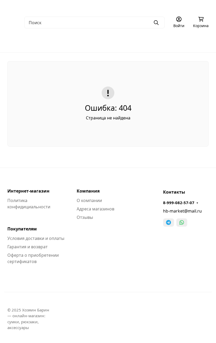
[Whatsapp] (181, 222)
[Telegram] (168, 222)
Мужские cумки (22, 42)
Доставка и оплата (120, 6)
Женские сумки (64, 42)
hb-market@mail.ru (182, 211)
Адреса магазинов (95, 209)
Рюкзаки (144, 42)
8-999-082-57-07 (178, 202)
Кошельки (175, 42)
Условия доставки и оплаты (35, 238)
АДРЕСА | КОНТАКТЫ (55, 6)
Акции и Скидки (157, 6)
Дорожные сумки (107, 42)
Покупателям (22, 229)
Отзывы (85, 217)
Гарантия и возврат (27, 247)
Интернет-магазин (28, 191)
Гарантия (88, 6)
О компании (18, 6)
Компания (88, 191)
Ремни (203, 42)
